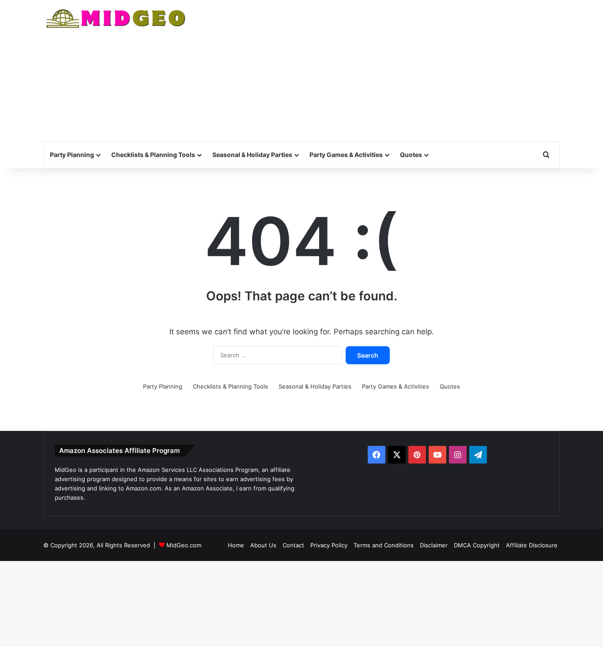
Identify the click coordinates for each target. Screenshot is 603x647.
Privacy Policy (328, 545)
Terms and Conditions (384, 545)
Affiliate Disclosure (532, 545)
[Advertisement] (390, 70)
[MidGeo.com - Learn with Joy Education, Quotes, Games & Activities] (116, 19)
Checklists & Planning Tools (153, 154)
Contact (293, 545)
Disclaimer (434, 545)
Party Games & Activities (346, 154)
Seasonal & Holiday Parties (252, 154)
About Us (263, 545)
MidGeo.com (183, 545)
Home (236, 545)
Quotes (411, 154)
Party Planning (72, 154)
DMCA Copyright (477, 545)
